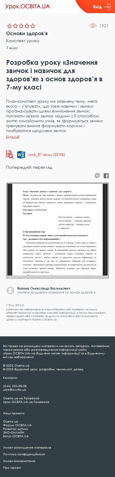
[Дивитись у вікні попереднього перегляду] (10, 154)
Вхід (97, 6)
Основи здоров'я (27, 33)
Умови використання (19, 461)
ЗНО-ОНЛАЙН (13, 432)
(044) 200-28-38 (15, 386)
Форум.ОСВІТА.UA (17, 425)
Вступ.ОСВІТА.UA (16, 436)
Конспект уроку (23, 40)
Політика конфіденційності (24, 454)
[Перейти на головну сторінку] (27, 7)
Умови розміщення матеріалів (27, 447)
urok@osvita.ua (14, 389)
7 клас (12, 48)
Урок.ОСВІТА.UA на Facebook (26, 402)
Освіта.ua (10, 421)
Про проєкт (12, 467)
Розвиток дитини (15, 429)
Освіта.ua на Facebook (21, 398)
